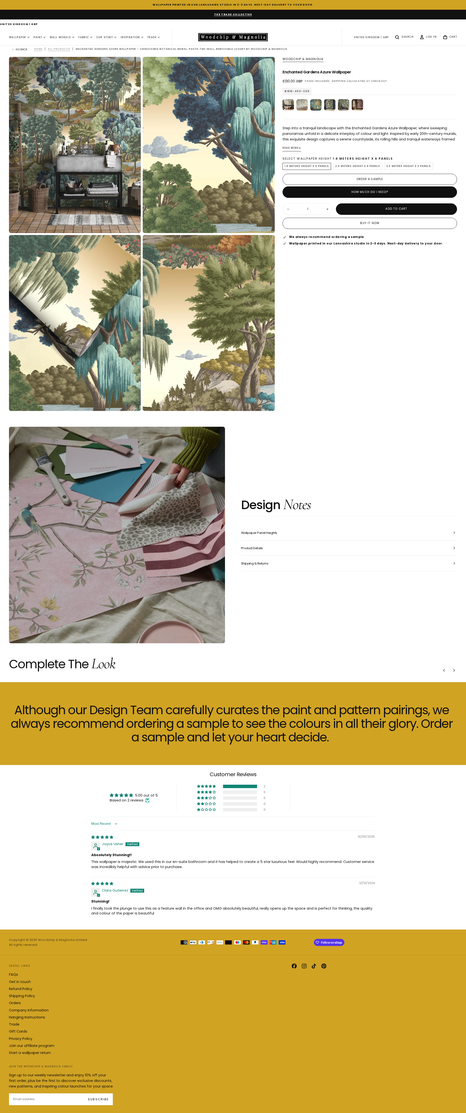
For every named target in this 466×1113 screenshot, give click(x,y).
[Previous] (444, 670)
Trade (14, 1024)
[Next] (454, 670)
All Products (59, 49)
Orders (15, 1002)
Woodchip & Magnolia (303, 59)
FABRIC (83, 37)
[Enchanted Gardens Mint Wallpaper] (302, 105)
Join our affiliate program (31, 1045)
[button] (19, 24)
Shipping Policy (22, 995)
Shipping (339, 81)
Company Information (29, 1010)
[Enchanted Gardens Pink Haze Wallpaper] (329, 105)
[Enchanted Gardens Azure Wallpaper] (343, 105)
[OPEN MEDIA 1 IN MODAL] (267, 225)
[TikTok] (314, 966)
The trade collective (233, 14)
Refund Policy (20, 988)
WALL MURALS (60, 37)
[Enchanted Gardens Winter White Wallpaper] (288, 105)
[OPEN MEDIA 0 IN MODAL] (133, 225)
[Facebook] (294, 966)
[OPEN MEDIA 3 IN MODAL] (267, 403)
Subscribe (98, 1099)
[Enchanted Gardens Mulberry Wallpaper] (357, 105)
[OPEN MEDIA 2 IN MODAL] (133, 403)
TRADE (152, 37)
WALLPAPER (17, 37)
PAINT (37, 37)
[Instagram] (304, 966)
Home (38, 49)
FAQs (13, 974)
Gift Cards (18, 1031)
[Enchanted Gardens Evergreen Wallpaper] (316, 105)
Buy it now (369, 223)
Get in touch (20, 981)
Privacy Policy (20, 1038)
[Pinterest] (324, 966)
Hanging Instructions (27, 1017)
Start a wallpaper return (30, 1052)
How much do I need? (369, 192)
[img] (102, 837)
